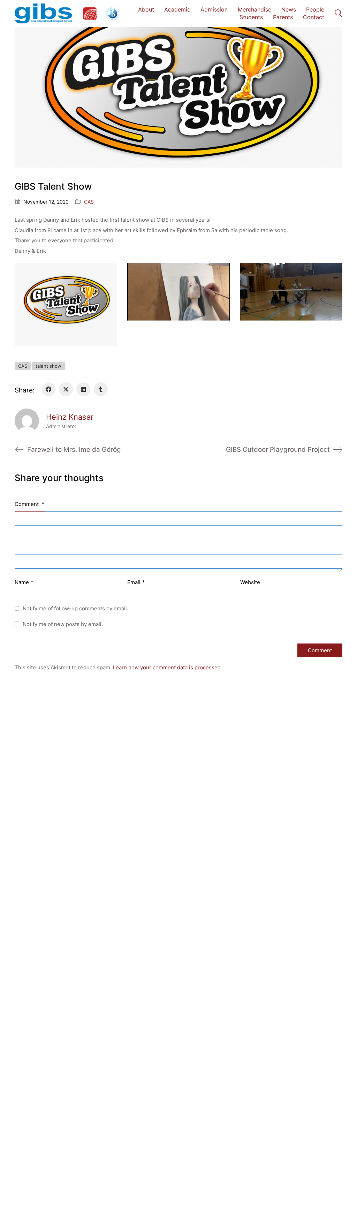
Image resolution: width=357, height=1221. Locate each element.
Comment (30, 504)
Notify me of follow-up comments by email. (75, 608)
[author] (27, 421)
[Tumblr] (101, 389)
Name (24, 582)
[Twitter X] (66, 389)
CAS (89, 202)
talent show (48, 366)
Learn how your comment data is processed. (167, 667)
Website (250, 582)
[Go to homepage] (67, 13)
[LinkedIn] (83, 389)
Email (136, 582)
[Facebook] (48, 389)
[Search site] (338, 14)
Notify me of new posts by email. (63, 624)
